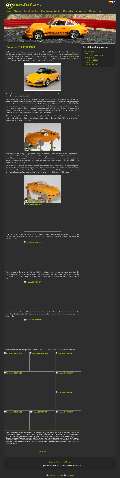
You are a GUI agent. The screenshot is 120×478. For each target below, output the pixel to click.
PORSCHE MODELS (91, 60)
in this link (71, 54)
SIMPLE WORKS (89, 58)
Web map (67, 462)
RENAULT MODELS (91, 62)
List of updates (54, 462)
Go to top (42, 451)
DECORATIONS (89, 54)
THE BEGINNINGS (90, 51)
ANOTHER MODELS (91, 64)
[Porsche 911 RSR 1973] (42, 77)
